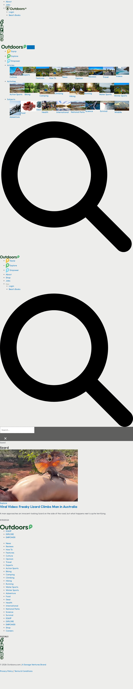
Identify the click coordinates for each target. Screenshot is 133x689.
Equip (13, 51)
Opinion (79, 78)
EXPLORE (10, 534)
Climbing (59, 93)
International (62, 112)
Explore (14, 56)
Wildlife (118, 112)
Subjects (11, 99)
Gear (38, 109)
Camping (44, 95)
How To (52, 78)
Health (45, 112)
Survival (103, 111)
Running (88, 93)
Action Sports (16, 94)
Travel (106, 77)
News (64, 77)
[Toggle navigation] (31, 47)
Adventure (15, 117)
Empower (15, 61)
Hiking (72, 96)
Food (23, 113)
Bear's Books (14, 15)
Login (11, 12)
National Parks (78, 112)
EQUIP (8, 531)
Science (89, 111)
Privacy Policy (6, 671)
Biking (27, 94)
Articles (10, 65)
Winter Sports (120, 95)
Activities (11, 81)
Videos (119, 76)
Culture (13, 77)
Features (40, 78)
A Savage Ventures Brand (34, 664)
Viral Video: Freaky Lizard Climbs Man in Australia (38, 507)
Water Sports (105, 94)
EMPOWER (10, 537)
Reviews (92, 76)
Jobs (8, 5)
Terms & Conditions (23, 671)
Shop (8, 277)
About (9, 1)
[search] (17, 430)
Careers (9, 631)
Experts (26, 75)
